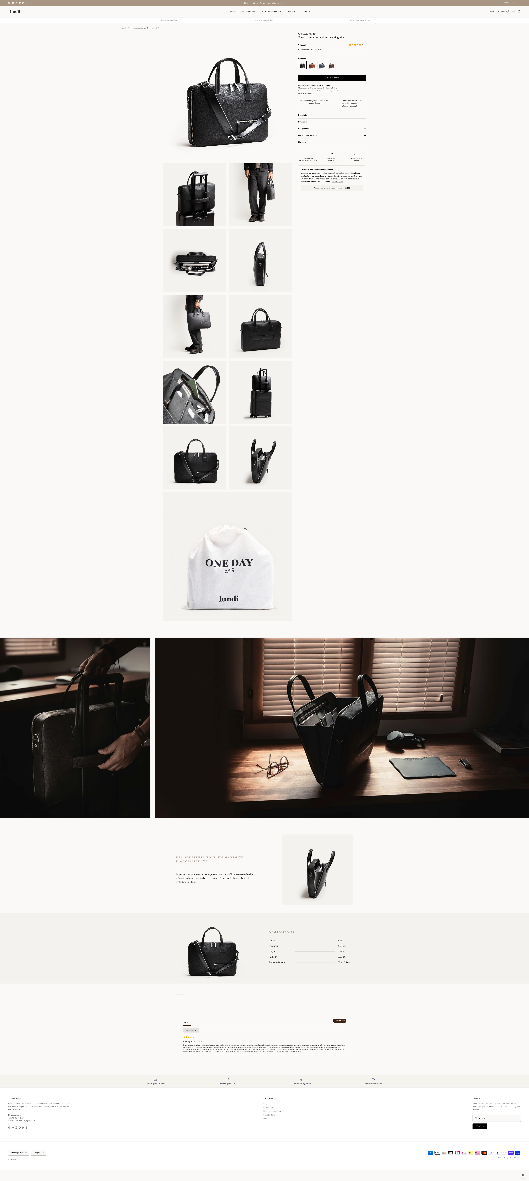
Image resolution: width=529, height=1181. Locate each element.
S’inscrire (264, 601)
